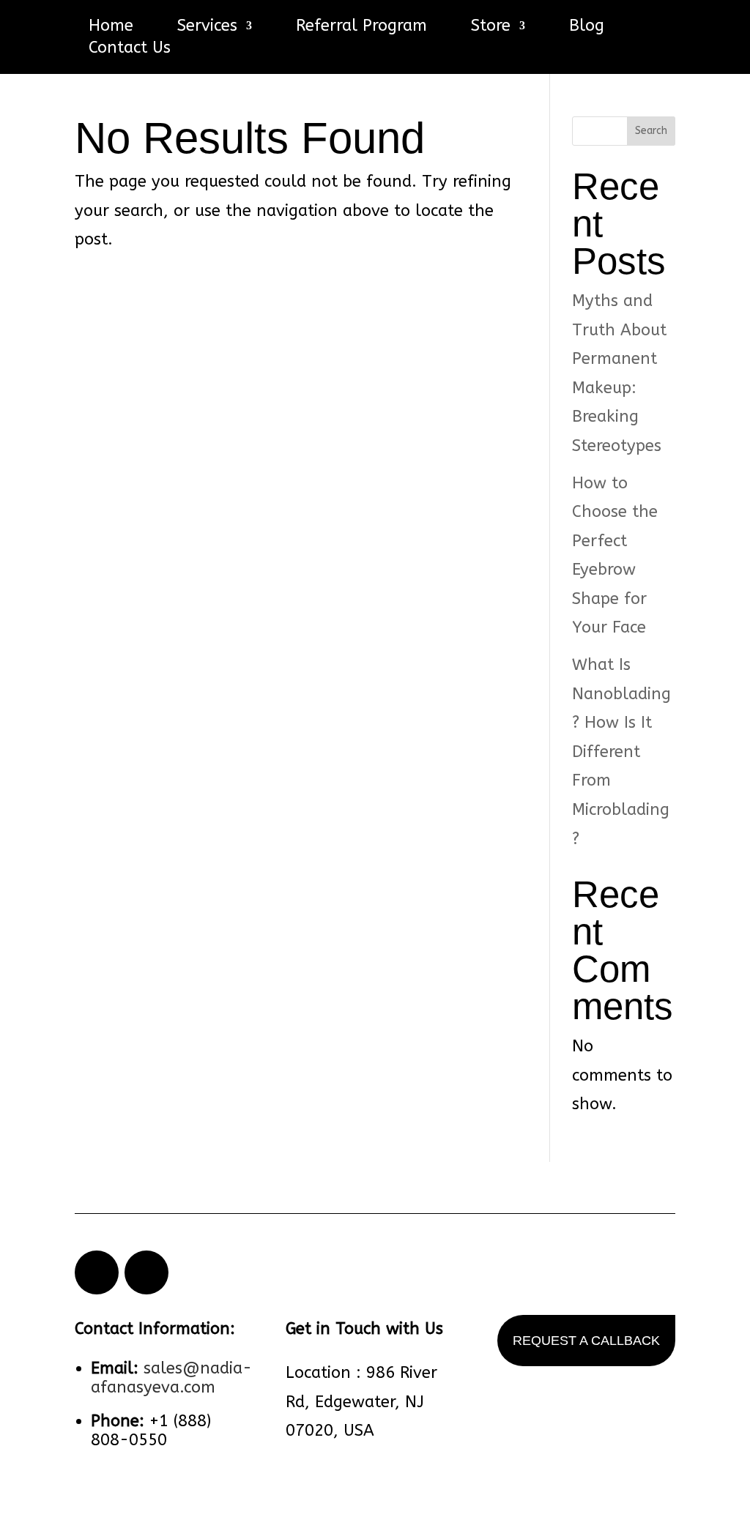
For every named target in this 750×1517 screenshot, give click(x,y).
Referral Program (361, 27)
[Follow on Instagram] (97, 1272)
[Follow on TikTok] (146, 1272)
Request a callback (586, 1340)
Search (651, 130)
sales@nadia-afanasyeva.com (171, 1378)
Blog (586, 27)
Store (490, 27)
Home (111, 27)
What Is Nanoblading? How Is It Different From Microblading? (621, 752)
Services (207, 27)
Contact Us (130, 49)
